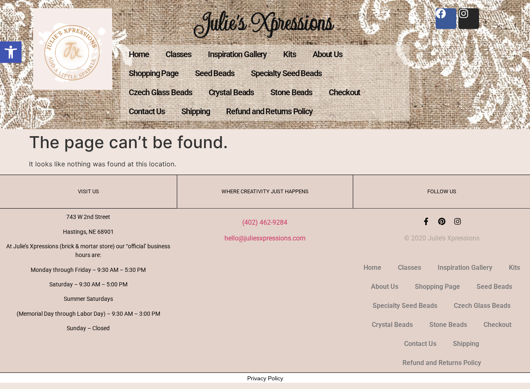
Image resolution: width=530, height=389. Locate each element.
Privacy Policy (265, 378)
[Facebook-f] (426, 221)
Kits (289, 54)
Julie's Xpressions (265, 22)
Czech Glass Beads (160, 92)
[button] (11, 52)
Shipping (195, 111)
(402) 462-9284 (264, 222)
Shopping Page (153, 73)
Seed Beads (214, 73)
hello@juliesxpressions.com (265, 238)
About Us (327, 54)
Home (139, 54)
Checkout (344, 92)
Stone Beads (291, 92)
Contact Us (147, 111)
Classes (178, 54)
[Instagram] (457, 221)
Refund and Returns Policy (269, 111)
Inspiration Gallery (237, 54)
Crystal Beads (231, 92)
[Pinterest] (442, 221)
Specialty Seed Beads (286, 73)
